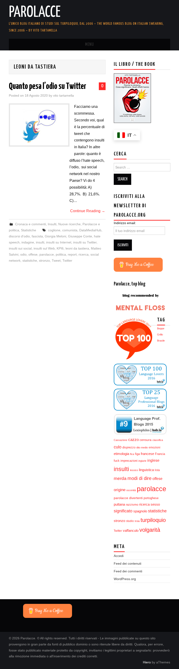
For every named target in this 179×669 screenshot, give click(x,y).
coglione (54, 230)
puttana (119, 504)
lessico (134, 470)
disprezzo (128, 447)
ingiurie (142, 460)
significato (123, 511)
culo (117, 447)
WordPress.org (125, 579)
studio (130, 521)
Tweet (56, 260)
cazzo (133, 439)
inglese (153, 460)
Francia (160, 454)
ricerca (84, 254)
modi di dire (139, 478)
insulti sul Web (44, 248)
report (72, 254)
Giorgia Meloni (55, 236)
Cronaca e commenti (30, 224)
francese (147, 454)
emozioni (154, 447)
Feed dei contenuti (127, 563)
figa (137, 454)
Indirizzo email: (125, 223)
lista (157, 470)
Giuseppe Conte (80, 236)
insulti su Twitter (84, 242)
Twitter (67, 260)
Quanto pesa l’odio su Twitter (47, 86)
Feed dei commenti (128, 571)
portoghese (151, 498)
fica (132, 454)
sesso (155, 504)
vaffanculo (130, 530)
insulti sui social (20, 248)
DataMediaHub (90, 230)
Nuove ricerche (69, 224)
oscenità (131, 490)
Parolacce (35, 12)
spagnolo (140, 511)
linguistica (146, 470)
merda (120, 478)
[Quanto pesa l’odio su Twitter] (39, 125)
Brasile (161, 340)
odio (23, 254)
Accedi (119, 556)
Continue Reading (87, 211)
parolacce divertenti (128, 498)
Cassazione (120, 440)
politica (61, 254)
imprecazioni (129, 460)
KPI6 (60, 248)
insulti (40, 242)
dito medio (142, 447)
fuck (117, 460)
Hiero (147, 662)
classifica (157, 440)
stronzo (44, 260)
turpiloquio (153, 520)
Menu (89, 44)
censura (145, 440)
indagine (27, 242)
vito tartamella (63, 95)
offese (33, 254)
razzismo (132, 504)
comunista (69, 230)
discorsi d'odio (19, 236)
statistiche (29, 260)
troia (137, 521)
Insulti (52, 224)
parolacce (46, 254)
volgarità (149, 530)
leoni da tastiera (77, 248)
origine (119, 489)
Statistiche (28, 230)
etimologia (121, 454)
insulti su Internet (58, 242)
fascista (37, 236)
